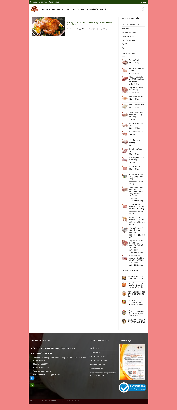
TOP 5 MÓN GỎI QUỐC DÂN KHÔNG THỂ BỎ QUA (136, 294)
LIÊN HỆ (103, 9)
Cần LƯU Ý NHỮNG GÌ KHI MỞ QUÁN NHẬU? (136, 321)
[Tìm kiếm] (143, 9)
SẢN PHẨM (66, 9)
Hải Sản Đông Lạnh (129, 32)
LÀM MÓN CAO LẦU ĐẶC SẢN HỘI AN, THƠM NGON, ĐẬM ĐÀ (135, 304)
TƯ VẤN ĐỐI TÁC (92, 9)
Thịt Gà (124, 44)
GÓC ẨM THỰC (78, 9)
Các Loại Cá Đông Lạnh (130, 24)
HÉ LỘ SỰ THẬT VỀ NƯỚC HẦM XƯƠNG (136, 278)
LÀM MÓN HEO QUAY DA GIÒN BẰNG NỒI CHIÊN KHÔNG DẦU (136, 285)
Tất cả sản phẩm (128, 36)
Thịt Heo (125, 48)
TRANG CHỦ (45, 9)
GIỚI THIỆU (56, 9)
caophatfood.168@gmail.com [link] (49, 375)
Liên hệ (132, 143)
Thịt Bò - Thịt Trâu (128, 40)
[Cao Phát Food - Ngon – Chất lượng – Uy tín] (34, 9)
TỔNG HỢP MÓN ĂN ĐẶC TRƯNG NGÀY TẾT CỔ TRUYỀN (136, 313)
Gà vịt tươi (125, 28)
